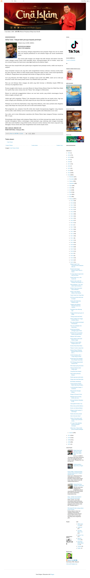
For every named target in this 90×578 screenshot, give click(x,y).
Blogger (52, 574)
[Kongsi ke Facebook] (33, 133)
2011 (69, 435)
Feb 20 (72, 220)
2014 (69, 170)
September (71, 183)
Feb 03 (72, 257)
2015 (69, 168)
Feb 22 (72, 216)
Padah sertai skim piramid (76, 413)
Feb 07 (72, 249)
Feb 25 (72, 209)
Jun (70, 190)
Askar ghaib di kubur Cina (76, 403)
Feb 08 (72, 246)
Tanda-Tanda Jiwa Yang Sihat (77, 295)
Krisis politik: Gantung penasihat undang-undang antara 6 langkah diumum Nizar (75, 473)
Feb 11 (72, 240)
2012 (69, 174)
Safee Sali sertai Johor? (75, 416)
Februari (71, 198)
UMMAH (80, 527)
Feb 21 (72, 218)
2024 (69, 152)
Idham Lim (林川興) (72, 560)
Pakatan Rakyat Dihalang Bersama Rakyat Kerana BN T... (76, 351)
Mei (70, 192)
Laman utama (35, 145)
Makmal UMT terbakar (75, 336)
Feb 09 (72, 244)
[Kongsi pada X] (31, 133)
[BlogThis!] (30, 133)
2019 (69, 159)
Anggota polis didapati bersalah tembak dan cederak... (75, 306)
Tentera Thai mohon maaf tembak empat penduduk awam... (76, 419)
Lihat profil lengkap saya (71, 564)
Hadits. (79, 548)
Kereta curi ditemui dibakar (76, 408)
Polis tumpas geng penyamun (76, 365)
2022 (69, 155)
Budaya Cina (80, 535)
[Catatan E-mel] (26, 133)
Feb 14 (72, 233)
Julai (70, 187)
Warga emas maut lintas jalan (76, 379)
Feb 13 (72, 235)
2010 (69, 437)
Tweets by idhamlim (70, 60)
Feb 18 (72, 224)
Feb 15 (72, 231)
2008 (69, 442)
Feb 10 (72, 242)
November (71, 179)
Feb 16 (72, 229)
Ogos (70, 185)
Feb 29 (72, 200)
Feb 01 (72, 262)
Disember (71, 176)
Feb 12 (72, 238)
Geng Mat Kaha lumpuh (75, 371)
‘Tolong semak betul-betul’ (76, 316)
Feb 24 (72, 211)
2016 (69, 166)
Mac (70, 196)
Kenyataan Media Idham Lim (80, 543)
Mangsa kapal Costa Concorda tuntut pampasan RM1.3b (76, 265)
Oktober (71, 181)
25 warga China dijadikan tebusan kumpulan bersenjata (76, 424)
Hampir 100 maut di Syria (76, 394)
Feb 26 (72, 207)
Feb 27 (72, 205)
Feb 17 (72, 227)
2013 (69, 172)
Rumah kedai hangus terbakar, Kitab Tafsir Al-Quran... (76, 270)
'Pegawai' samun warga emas (76, 348)
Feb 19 (72, 222)
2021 (69, 157)
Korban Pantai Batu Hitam (76, 345)
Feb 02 (72, 260)
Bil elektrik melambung (75, 381)
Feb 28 (72, 202)
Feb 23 (72, 213)
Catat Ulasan (10, 142)
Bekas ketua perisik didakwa (76, 405)
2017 (69, 163)
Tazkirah (79, 546)
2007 (69, 444)
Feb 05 (72, 253)
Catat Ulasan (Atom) (14, 148)
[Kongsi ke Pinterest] (34, 133)
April (70, 194)
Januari (71, 432)
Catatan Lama (59, 145)
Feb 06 (72, 251)
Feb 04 (72, 255)
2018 (69, 161)
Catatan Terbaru (9, 145)
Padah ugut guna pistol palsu (76, 377)
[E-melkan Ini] (29, 133)
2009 (69, 439)
